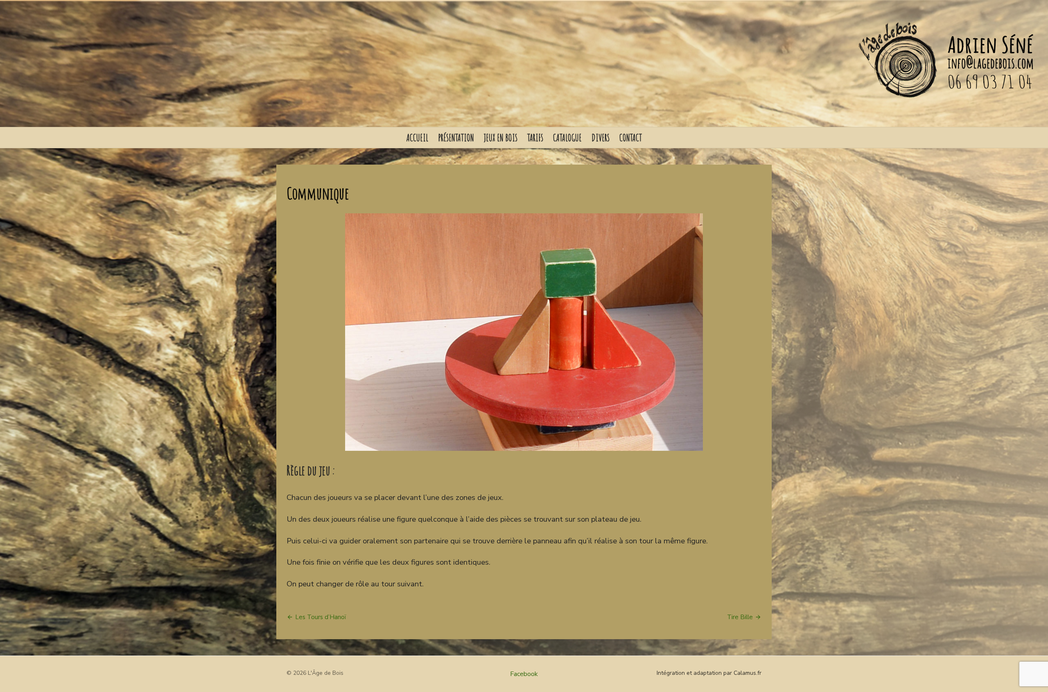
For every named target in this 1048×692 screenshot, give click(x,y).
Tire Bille (740, 617)
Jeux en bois (500, 137)
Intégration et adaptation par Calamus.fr (709, 673)
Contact (630, 137)
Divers (601, 137)
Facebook (524, 673)
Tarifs (535, 137)
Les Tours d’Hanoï (320, 617)
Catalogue (567, 137)
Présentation (456, 137)
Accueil (417, 137)
